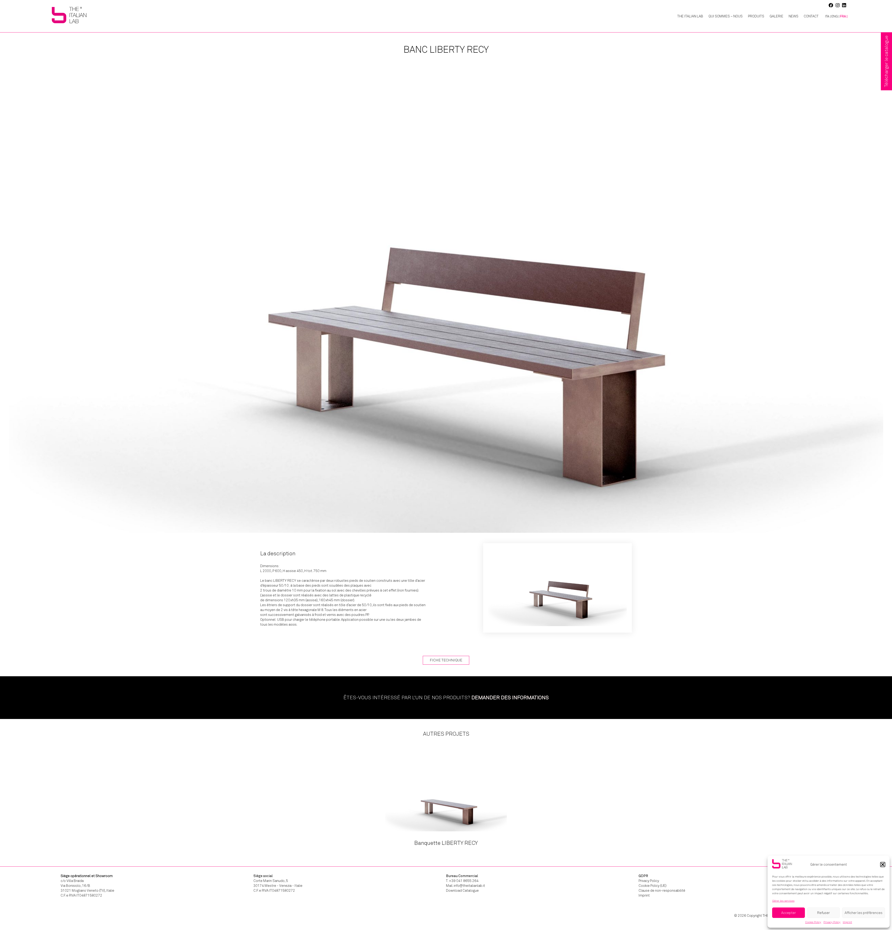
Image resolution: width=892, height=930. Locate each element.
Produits (756, 16)
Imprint (847, 922)
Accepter (788, 913)
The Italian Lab (690, 16)
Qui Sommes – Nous (725, 16)
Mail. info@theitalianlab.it (465, 886)
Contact (811, 16)
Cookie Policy (813, 922)
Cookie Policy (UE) (652, 886)
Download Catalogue (462, 890)
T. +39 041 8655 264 (462, 881)
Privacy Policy (831, 922)
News (793, 16)
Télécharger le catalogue (886, 61)
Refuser (823, 913)
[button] (882, 864)
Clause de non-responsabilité (662, 890)
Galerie (776, 16)
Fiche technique (446, 660)
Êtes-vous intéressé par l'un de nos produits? (446, 697)
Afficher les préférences (863, 913)
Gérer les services (783, 900)
